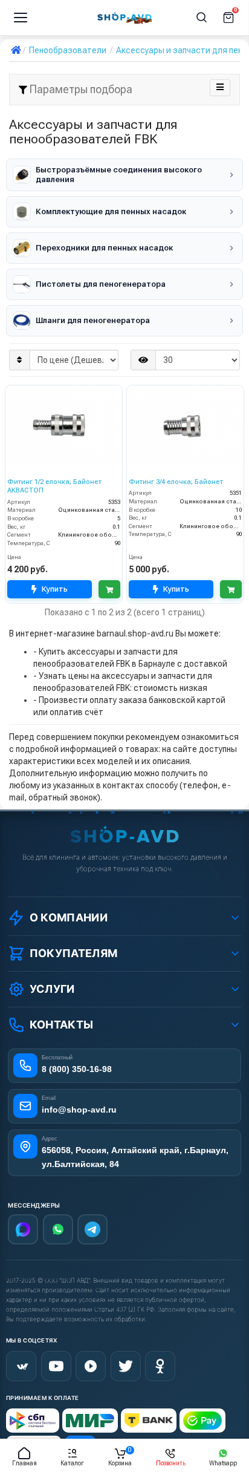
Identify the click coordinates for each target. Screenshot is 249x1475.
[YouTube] (56, 1366)
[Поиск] (202, 17)
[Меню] (20, 17)
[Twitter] (126, 1366)
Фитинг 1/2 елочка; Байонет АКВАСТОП (54, 486)
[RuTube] (91, 1366)
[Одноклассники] (160, 1366)
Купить (55, 589)
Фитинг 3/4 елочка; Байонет (176, 482)
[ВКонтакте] (21, 1366)
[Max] (23, 1229)
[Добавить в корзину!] (109, 589)
